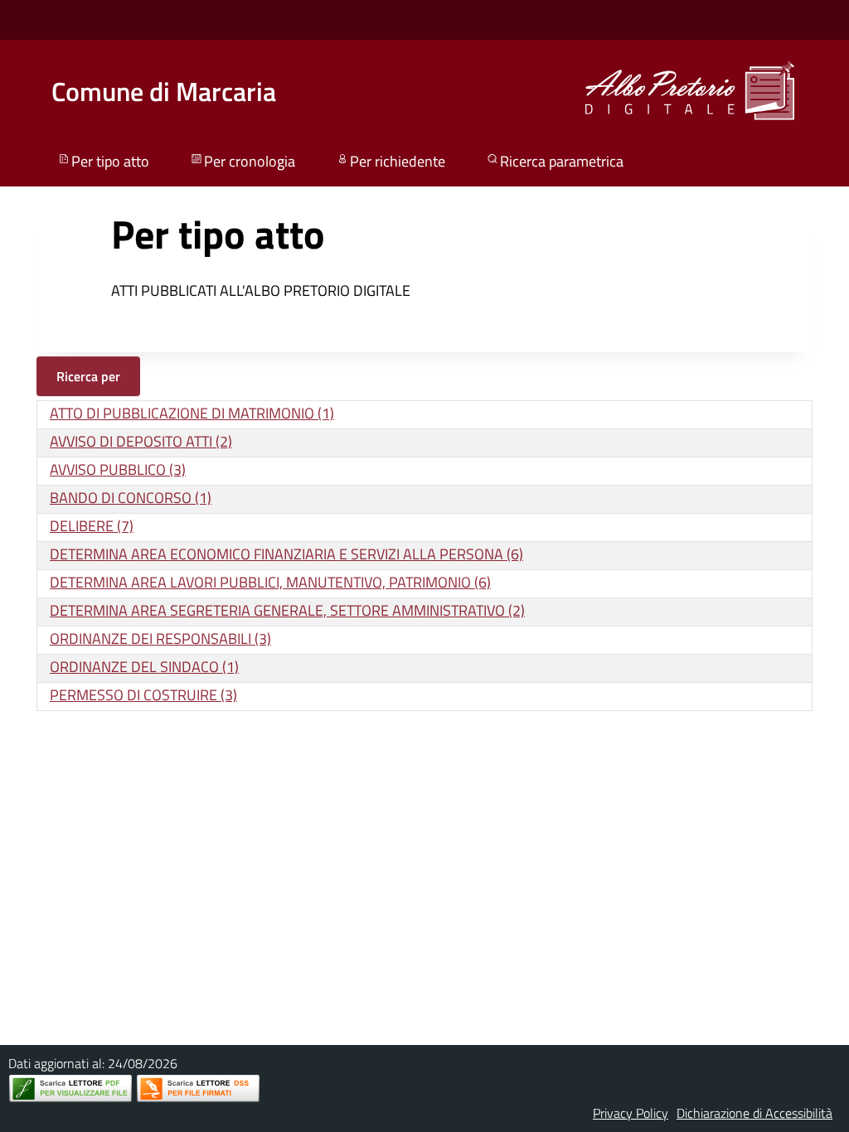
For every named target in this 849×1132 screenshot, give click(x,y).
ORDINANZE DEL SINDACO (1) (144, 666)
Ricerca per (88, 376)
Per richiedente (397, 161)
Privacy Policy (630, 1113)
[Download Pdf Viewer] (70, 1088)
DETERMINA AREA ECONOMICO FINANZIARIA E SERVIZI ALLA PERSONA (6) (286, 554)
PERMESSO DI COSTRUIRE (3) (143, 695)
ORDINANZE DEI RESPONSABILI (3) (160, 638)
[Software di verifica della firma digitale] (198, 1088)
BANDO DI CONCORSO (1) (130, 497)
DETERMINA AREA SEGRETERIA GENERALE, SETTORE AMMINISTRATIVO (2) (287, 610)
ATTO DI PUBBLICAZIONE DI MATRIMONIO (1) (192, 413)
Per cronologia (249, 161)
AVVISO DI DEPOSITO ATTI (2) (141, 441)
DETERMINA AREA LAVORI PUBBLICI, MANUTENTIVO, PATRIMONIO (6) (270, 582)
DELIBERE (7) (91, 526)
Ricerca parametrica (561, 161)
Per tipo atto (110, 161)
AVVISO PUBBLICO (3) (118, 469)
